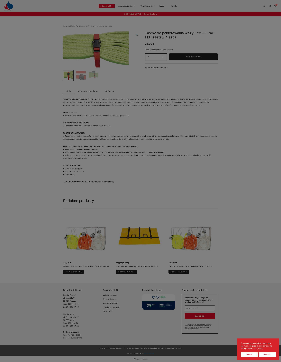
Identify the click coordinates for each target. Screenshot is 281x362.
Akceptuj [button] (267, 354)
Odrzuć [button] (249, 354)
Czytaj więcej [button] (257, 348)
